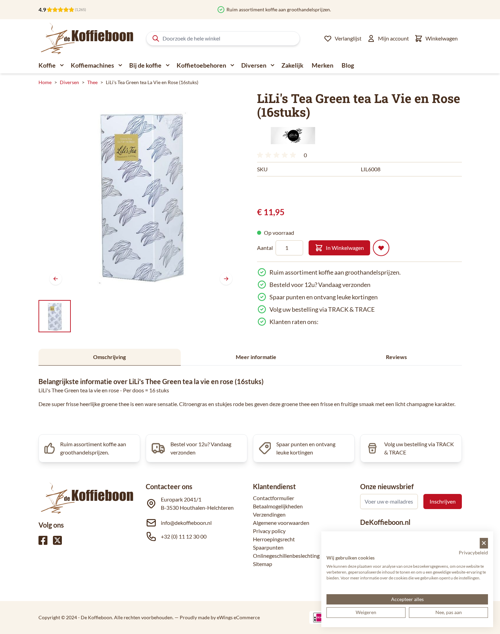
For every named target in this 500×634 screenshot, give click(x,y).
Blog (348, 65)
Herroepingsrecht (274, 539)
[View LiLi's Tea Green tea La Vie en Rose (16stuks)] (54, 316)
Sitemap (262, 564)
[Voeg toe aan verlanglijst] (381, 248)
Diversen (253, 65)
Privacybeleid (473, 552)
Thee (92, 82)
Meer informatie (256, 357)
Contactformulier (273, 498)
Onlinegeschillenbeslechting (286, 555)
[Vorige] (55, 279)
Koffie (47, 65)
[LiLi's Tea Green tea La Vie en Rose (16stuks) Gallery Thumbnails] (54, 316)
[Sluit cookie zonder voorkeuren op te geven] (484, 543)
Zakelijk (292, 65)
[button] (293, 135)
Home (45, 82)
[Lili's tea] (293, 135)
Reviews (396, 357)
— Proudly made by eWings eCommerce (217, 617)
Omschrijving (109, 357)
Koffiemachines (92, 65)
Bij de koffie (145, 65)
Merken (322, 65)
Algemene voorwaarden (281, 522)
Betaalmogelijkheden (278, 506)
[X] (57, 540)
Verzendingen (269, 514)
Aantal (265, 247)
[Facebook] (42, 540)
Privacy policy (269, 531)
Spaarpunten (268, 547)
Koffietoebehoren (201, 65)
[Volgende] (226, 279)
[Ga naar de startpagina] (87, 38)
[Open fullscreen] (140, 193)
